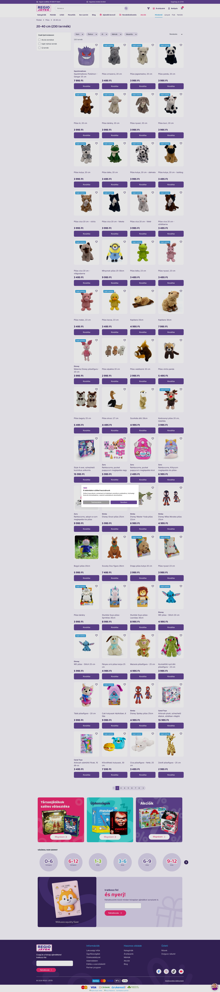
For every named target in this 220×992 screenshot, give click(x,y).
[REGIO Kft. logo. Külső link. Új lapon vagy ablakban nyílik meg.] (85, 488)
